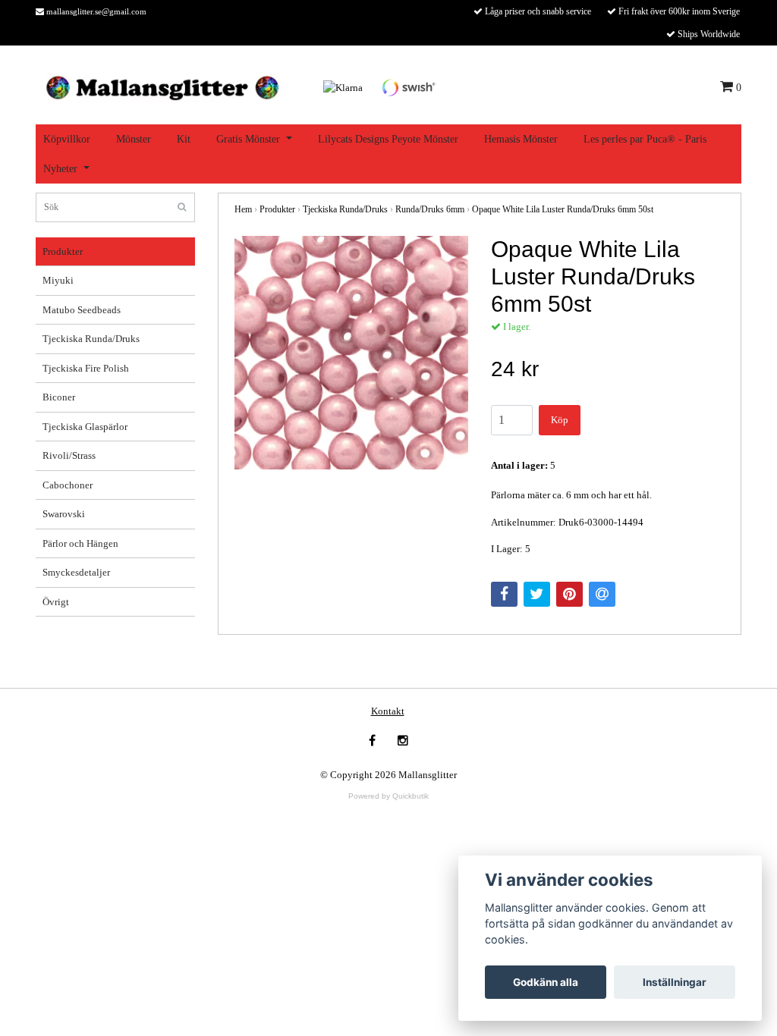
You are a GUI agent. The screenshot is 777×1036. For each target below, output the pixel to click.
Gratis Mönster (248, 139)
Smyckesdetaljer (76, 572)
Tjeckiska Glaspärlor (84, 426)
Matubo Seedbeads (81, 310)
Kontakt (387, 711)
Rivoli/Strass (69, 455)
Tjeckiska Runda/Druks (91, 338)
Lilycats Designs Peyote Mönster (388, 139)
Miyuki (58, 280)
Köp (559, 419)
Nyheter (60, 168)
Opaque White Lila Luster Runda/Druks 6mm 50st (562, 209)
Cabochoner (67, 485)
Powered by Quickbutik (388, 796)
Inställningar (674, 982)
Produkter (62, 251)
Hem (243, 209)
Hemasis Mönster (521, 139)
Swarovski (63, 514)
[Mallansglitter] (162, 86)
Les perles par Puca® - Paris (645, 139)
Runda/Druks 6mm (429, 209)
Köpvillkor (66, 139)
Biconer (58, 397)
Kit (183, 139)
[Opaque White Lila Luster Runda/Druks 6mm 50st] (351, 352)
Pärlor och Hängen (80, 543)
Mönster (133, 139)
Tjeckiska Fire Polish (85, 368)
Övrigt (55, 601)
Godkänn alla (545, 982)
